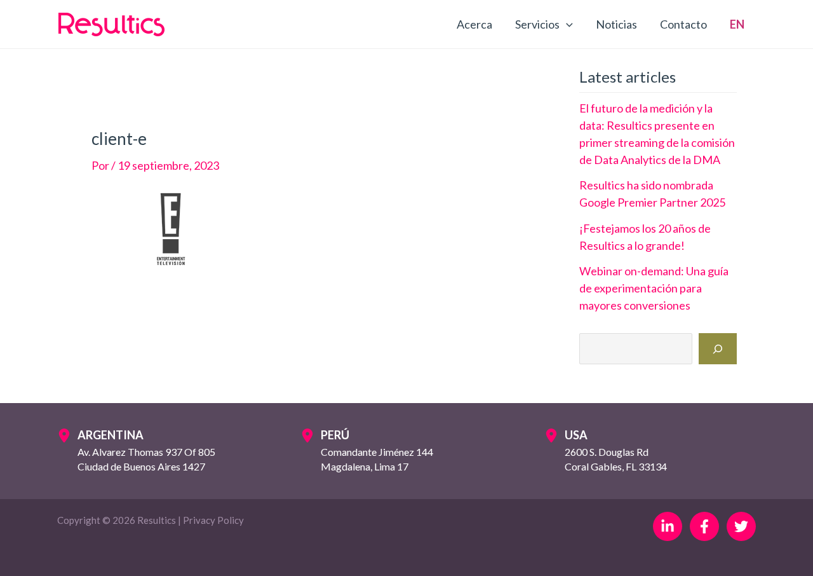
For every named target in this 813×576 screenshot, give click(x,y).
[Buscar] (718, 348)
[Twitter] (741, 526)
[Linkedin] (667, 526)
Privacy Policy (213, 520)
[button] (566, 24)
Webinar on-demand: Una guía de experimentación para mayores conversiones (654, 288)
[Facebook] (704, 526)
